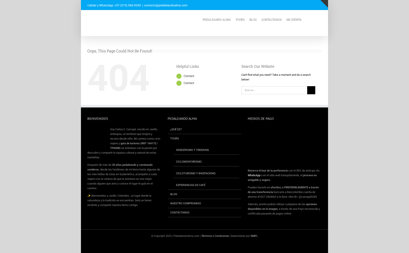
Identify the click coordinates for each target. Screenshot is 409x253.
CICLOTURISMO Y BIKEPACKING (196, 173)
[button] (316, 19)
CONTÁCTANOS (179, 212)
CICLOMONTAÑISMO (189, 161)
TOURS (174, 138)
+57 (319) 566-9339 (127, 5)
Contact (189, 76)
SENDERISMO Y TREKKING (192, 150)
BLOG (173, 194)
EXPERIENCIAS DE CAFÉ (190, 185)
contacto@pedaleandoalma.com (165, 5)
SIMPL (254, 235)
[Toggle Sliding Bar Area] (324, 4)
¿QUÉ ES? (176, 129)
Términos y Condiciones (215, 235)
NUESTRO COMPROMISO (185, 203)
